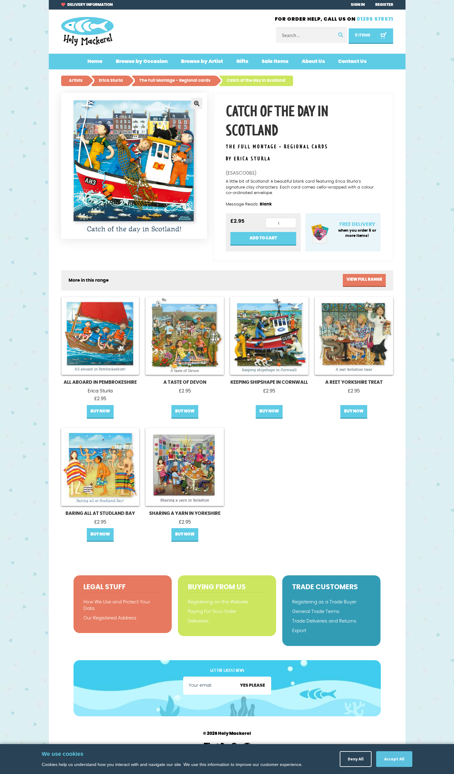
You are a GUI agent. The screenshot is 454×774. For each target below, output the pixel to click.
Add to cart (263, 238)
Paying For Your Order (212, 611)
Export (299, 630)
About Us (313, 61)
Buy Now (100, 411)
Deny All (356, 759)
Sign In (358, 4)
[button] (196, 103)
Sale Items (275, 61)
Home (95, 61)
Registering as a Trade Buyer (324, 602)
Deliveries (198, 621)
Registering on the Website (218, 602)
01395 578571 (375, 19)
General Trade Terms (315, 611)
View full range (364, 280)
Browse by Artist (202, 61)
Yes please (252, 685)
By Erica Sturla (248, 158)
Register (384, 4)
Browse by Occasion (142, 61)
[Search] (340, 35)
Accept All (394, 759)
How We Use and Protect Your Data (116, 605)
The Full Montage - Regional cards (277, 147)
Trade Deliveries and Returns (324, 621)
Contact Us (352, 61)
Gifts (242, 61)
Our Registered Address (110, 618)
